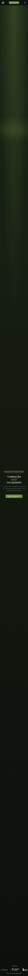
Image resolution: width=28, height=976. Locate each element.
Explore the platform (13, 496)
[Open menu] (24, 2)
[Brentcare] (19, 969)
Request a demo (14, 2)
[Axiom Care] (8, 969)
